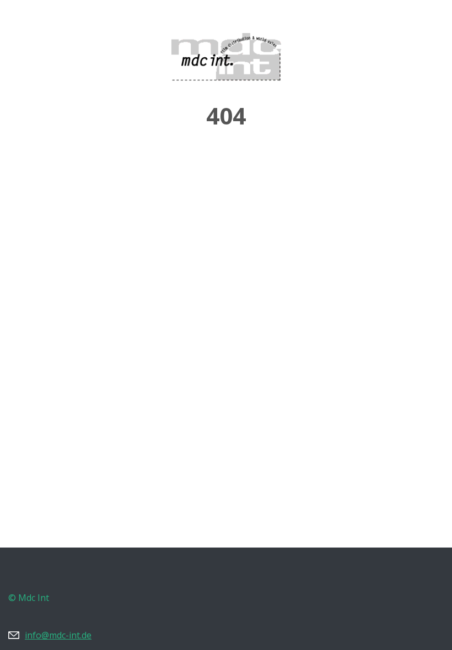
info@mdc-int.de (58, 635)
